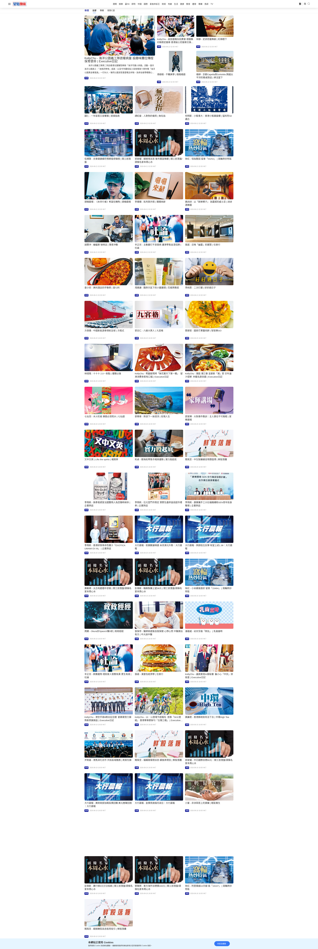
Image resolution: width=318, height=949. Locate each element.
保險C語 (111, 10)
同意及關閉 (221, 944)
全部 (94, 10)
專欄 (102, 10)
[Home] (19, 4)
